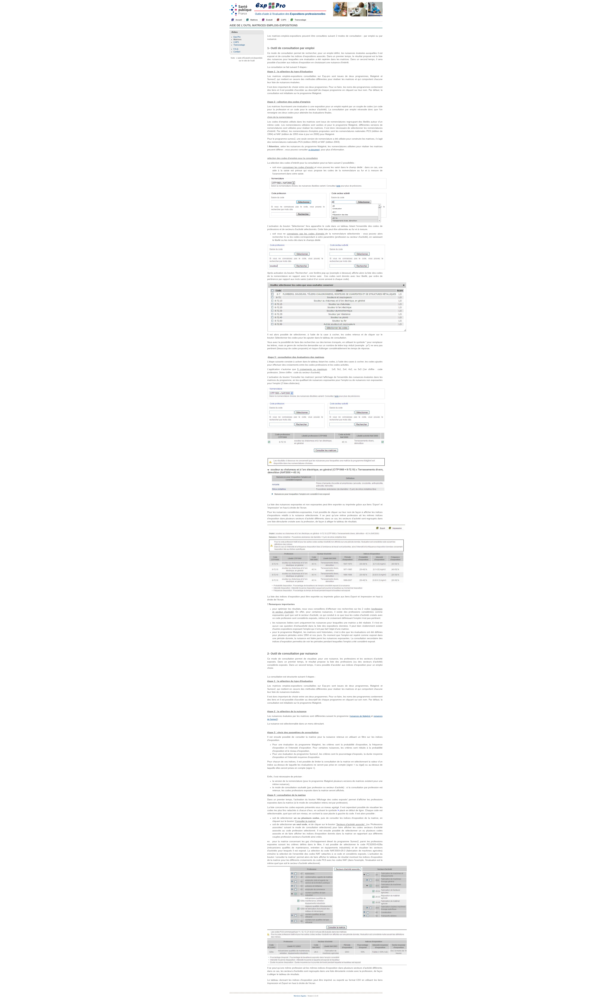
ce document (314, 150)
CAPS (283, 20)
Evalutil (269, 20)
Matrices (254, 20)
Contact (236, 52)
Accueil (239, 20)
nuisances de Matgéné (360, 716)
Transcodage (300, 20)
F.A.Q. (236, 49)
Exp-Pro (236, 37)
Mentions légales (300, 996)
